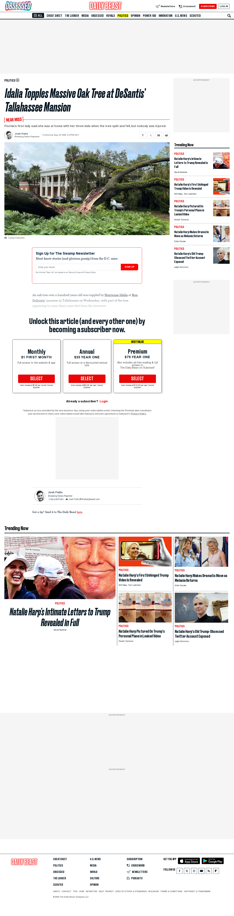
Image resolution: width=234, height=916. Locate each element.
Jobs (81, 891)
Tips (75, 891)
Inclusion (153, 891)
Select (36, 378)
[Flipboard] (216, 871)
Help (101, 891)
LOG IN (224, 6)
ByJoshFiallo (57, 499)
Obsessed (97, 15)
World (93, 872)
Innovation (165, 15)
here (79, 511)
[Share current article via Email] (158, 135)
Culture (94, 878)
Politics (123, 15)
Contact (66, 891)
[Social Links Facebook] (179, 871)
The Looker (72, 15)
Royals (110, 15)
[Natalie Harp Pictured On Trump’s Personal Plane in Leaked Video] (221, 215)
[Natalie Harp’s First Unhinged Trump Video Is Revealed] (221, 193)
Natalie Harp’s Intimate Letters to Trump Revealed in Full (60, 617)
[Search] (229, 16)
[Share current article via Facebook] (143, 135)
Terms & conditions (171, 891)
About (56, 891)
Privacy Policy (90, 272)
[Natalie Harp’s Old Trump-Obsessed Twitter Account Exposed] (221, 262)
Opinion (135, 15)
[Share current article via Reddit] (166, 135)
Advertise (91, 891)
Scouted (195, 15)
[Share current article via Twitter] (151, 135)
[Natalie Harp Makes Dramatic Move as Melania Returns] (221, 241)
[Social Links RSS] (209, 871)
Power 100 (149, 15)
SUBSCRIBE (208, 6)
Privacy (109, 891)
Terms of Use (74, 272)
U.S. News (181, 15)
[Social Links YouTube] (201, 871)
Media (85, 15)
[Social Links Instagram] (194, 871)
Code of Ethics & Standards (131, 891)
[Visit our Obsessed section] (30, 6)
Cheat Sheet (54, 15)
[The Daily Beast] (105, 6)
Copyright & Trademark (197, 891)
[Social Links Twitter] (187, 871)
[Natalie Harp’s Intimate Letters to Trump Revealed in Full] (221, 167)
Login (104, 401)
